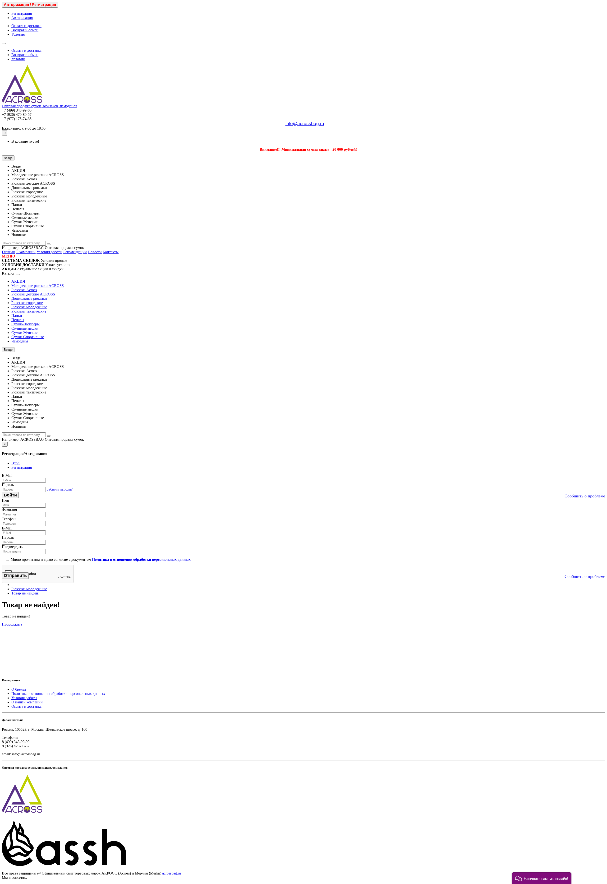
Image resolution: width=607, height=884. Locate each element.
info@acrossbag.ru (304, 123)
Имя (5, 500)
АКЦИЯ (18, 281)
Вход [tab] (15, 463)
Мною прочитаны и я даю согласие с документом (100, 559)
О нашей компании (27, 702)
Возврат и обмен (24, 30)
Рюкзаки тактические (28, 311)
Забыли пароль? (60, 489)
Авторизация (22, 18)
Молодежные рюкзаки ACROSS (37, 286)
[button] (541, 878)
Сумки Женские (24, 333)
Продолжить (12, 624)
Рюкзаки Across (24, 290)
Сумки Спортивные (27, 337)
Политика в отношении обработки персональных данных (58, 694)
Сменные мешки (24, 328)
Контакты (111, 252)
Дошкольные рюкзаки (29, 298)
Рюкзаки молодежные (29, 307)
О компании (26, 252)
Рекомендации (75, 252)
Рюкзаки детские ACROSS (33, 294)
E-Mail (7, 475)
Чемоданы (19, 341)
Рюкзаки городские (27, 303)
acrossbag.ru (171, 873)
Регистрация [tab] (21, 467)
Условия (18, 34)
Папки (16, 315)
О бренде (18, 689)
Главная (8, 252)
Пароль (8, 485)
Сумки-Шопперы (25, 324)
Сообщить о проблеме (585, 496)
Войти (10, 495)
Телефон (9, 519)
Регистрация (21, 13)
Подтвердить (12, 547)
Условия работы (49, 252)
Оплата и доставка (26, 26)
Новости (95, 252)
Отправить (15, 575)
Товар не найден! (25, 593)
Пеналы (17, 320)
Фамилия (9, 510)
